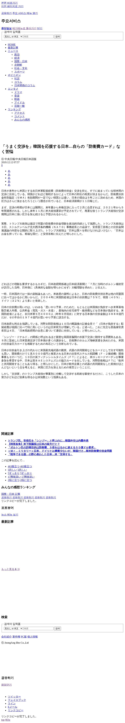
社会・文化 (20, 68)
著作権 (16, 636)
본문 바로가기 (9, 2)
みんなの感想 (22, 119)
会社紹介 (6, 636)
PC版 (24, 636)
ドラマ (18, 92)
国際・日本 (20, 61)
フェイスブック (17, 700)
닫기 (39, 28)
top (3, 719)
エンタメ (13, 88)
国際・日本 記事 (10, 494)
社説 (17, 78)
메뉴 (7, 719)
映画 (17, 99)
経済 (17, 58)
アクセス (19, 112)
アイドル (19, 102)
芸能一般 (19, 106)
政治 (17, 54)
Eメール (12, 707)
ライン (12, 703)
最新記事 (13, 47)
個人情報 (32, 636)
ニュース (13, 51)
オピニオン (14, 75)
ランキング (14, 109)
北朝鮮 (18, 64)
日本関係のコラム (24, 85)
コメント (19, 116)
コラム (18, 82)
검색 (58, 36)
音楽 (17, 95)
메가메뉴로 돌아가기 (24, 28)
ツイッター (14, 696)
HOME (12, 44)
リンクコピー (15, 710)
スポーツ (19, 71)
